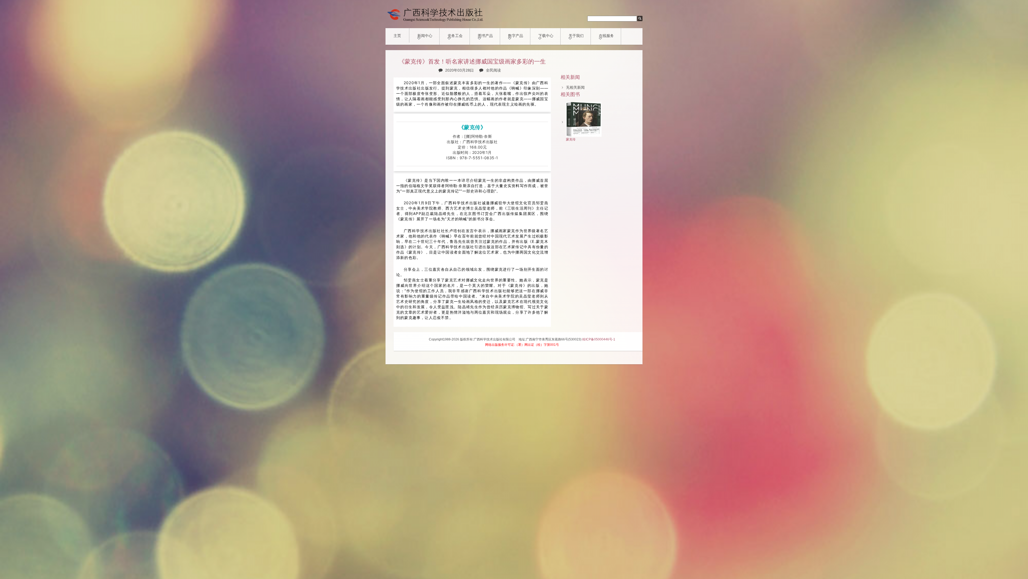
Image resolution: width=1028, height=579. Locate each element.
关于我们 (576, 36)
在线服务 (606, 36)
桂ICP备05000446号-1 (598, 339)
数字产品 (515, 36)
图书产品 (485, 36)
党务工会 (455, 36)
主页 (397, 36)
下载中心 (545, 36)
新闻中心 (424, 36)
